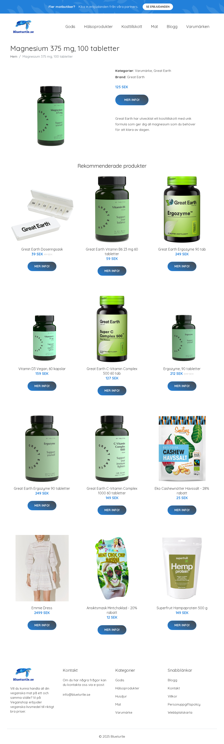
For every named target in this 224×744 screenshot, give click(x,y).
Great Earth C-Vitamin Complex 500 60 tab (112, 371)
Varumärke (143, 71)
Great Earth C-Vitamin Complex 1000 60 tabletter (112, 490)
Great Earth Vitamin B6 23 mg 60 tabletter (112, 251)
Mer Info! (132, 100)
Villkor (172, 696)
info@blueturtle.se (76, 694)
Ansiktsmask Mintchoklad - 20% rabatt (112, 610)
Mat (154, 26)
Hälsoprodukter (98, 26)
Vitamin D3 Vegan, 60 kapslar (42, 369)
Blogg (172, 26)
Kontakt (174, 688)
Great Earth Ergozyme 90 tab (182, 249)
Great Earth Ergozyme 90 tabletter (42, 488)
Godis (70, 26)
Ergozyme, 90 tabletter (182, 369)
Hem (13, 56)
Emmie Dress (42, 608)
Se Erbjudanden (158, 6)
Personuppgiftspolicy (184, 704)
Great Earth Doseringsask (42, 249)
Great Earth (162, 71)
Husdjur (121, 696)
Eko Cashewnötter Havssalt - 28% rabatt (182, 490)
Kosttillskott (131, 26)
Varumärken (197, 26)
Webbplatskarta (180, 712)
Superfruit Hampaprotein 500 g (182, 608)
